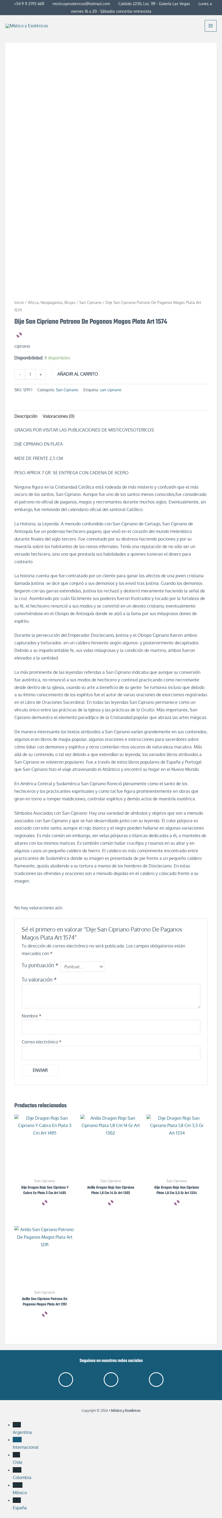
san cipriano (110, 389)
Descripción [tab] (25, 416)
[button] (197, 26)
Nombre (31, 1016)
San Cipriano (90, 302)
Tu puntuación (40, 965)
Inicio (19, 302)
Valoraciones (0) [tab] (58, 416)
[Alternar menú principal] (211, 26)
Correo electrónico (41, 1042)
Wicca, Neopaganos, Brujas (51, 302)
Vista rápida (44, 1170)
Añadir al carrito (77, 374)
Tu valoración (39, 979)
